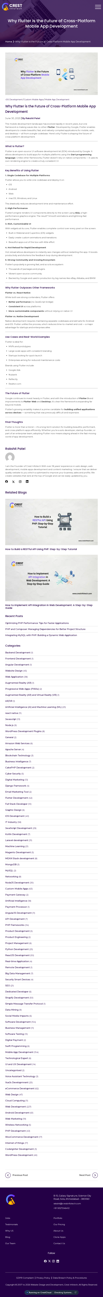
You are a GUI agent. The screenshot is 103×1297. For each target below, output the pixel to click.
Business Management (17, 1028)
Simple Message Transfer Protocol (24, 1003)
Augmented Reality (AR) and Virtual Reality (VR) (31, 695)
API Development (15, 919)
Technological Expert (16, 1058)
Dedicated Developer (16, 991)
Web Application (14, 677)
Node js (9, 725)
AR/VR (8, 701)
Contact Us (59, 1243)
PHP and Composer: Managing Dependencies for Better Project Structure (45, 629)
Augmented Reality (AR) (18, 683)
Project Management (17, 943)
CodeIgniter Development (19, 1149)
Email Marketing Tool (17, 792)
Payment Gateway (15, 895)
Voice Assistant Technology (20, 1076)
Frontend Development (18, 658)
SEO (7, 985)
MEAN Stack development (19, 858)
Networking (11, 876)
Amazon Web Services (17, 743)
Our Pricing (59, 1224)
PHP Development (15, 1131)
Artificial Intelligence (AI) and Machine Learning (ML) (33, 707)
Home (8, 41)
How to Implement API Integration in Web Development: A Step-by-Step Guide (49, 606)
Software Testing (14, 1034)
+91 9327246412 (61, 1208)
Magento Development (18, 852)
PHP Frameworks (14, 925)
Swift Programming (16, 1046)
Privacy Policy (43, 1278)
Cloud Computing (15, 1100)
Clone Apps (59, 1237)
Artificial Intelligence (16, 901)
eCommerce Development (19, 1088)
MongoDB (10, 864)
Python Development (17, 949)
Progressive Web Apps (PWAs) (22, 689)
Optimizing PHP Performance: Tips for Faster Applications (37, 623)
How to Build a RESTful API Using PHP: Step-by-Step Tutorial (41, 549)
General (9, 737)
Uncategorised (13, 1070)
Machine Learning (15, 846)
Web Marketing (13, 1119)
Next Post (84, 1175)
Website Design (14, 670)
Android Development (17, 1112)
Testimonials (11, 1224)
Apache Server (13, 749)
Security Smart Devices (17, 979)
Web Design (12, 1094)
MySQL (9, 870)
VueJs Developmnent (16, 1082)
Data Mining (12, 1010)
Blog (7, 1237)
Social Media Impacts (17, 1016)
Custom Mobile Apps (34, 99)
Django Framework (15, 786)
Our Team (10, 1243)
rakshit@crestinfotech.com (67, 1203)
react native (11, 713)
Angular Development (17, 664)
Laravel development (16, 840)
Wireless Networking (16, 1125)
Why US (9, 1230)
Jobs (7, 1218)
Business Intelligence (16, 761)
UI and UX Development (18, 1064)
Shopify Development (17, 997)
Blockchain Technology (17, 755)
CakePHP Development (18, 767)
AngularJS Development (18, 913)
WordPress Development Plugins (23, 731)
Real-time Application (17, 961)
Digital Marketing (14, 779)
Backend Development (17, 652)
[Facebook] (45, 1261)
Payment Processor (16, 907)
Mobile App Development (57, 99)
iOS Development (14, 99)
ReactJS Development (17, 955)
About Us (58, 1230)
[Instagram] (53, 1261)
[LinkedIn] (57, 1261)
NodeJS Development (17, 882)
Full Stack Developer (16, 804)
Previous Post (20, 1175)
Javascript (10, 719)
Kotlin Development (16, 834)
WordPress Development (19, 1155)
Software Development (18, 1022)
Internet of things (14, 1143)
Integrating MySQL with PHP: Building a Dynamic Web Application (41, 635)
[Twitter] (49, 1261)
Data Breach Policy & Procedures (70, 1278)
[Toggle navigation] (98, 7)
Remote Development (17, 967)
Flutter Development (16, 798)
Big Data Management (17, 973)
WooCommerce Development (21, 1137)
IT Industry (11, 822)
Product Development (17, 931)
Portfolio (58, 1218)
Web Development (15, 1106)
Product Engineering (16, 937)
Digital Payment (14, 1040)
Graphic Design (13, 810)
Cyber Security (13, 773)
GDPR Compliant (25, 1278)
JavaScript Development (18, 828)
